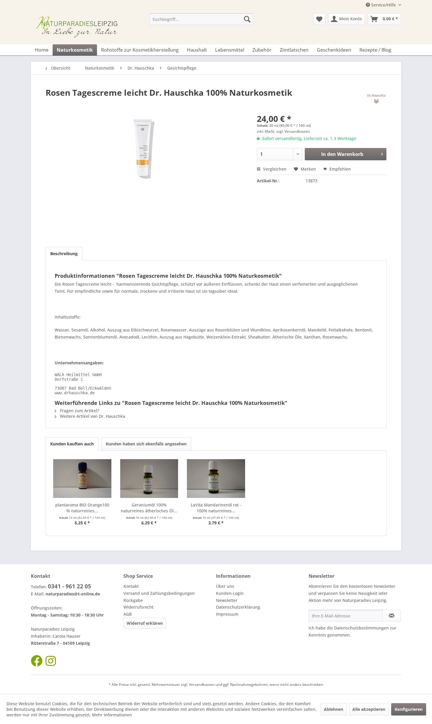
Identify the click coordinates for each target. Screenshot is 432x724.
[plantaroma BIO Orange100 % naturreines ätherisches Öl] (82, 478)
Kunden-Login (230, 593)
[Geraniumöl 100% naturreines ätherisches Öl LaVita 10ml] (149, 478)
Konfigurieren (409, 709)
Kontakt (131, 586)
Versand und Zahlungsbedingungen (159, 593)
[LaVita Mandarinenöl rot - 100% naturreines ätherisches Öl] (216, 478)
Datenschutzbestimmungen (361, 628)
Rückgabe (133, 600)
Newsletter (226, 600)
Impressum (227, 614)
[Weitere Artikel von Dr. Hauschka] (376, 98)
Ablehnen (333, 709)
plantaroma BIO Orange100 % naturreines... (82, 507)
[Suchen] (247, 19)
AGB (127, 614)
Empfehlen (339, 169)
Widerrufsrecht (138, 607)
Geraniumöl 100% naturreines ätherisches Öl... (149, 507)
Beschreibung (64, 253)
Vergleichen (274, 169)
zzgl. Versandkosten (293, 131)
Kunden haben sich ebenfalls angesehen (146, 444)
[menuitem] (201, 19)
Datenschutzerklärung (238, 607)
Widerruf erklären (145, 623)
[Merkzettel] (319, 19)
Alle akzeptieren (368, 709)
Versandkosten (202, 684)
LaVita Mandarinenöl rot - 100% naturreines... (216, 507)
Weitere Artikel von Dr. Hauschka (92, 416)
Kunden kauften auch (72, 444)
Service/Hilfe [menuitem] (383, 5)
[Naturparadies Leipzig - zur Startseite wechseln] (78, 27)
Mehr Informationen (112, 715)
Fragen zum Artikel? (79, 410)
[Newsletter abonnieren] (391, 616)
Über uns (225, 586)
